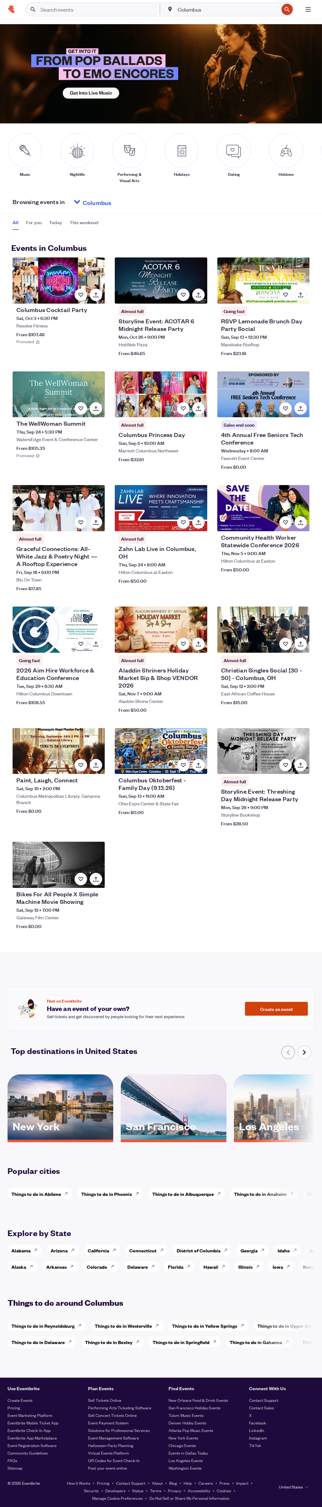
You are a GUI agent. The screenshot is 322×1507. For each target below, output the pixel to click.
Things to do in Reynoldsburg (43, 1325)
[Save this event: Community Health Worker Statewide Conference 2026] (285, 522)
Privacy (174, 1490)
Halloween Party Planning (110, 1445)
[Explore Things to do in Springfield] (216, 1342)
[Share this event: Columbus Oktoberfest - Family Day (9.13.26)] (198, 765)
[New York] (60, 1137)
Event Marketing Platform (30, 1415)
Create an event (276, 1008)
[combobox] (227, 9)
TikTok (255, 1445)
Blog (173, 1483)
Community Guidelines (28, 1453)
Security (91, 1490)
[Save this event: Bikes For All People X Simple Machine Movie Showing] (81, 879)
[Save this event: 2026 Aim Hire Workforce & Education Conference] (81, 644)
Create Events (20, 1400)
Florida (175, 1266)
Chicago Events (182, 1445)
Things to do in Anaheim (260, 1194)
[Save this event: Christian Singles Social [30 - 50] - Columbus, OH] (285, 644)
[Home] (11, 9)
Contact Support (263, 1400)
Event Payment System (108, 1423)
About (157, 1483)
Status (137, 1490)
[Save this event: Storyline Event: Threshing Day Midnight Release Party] (285, 765)
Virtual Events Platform (108, 1453)
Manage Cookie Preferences (117, 1498)
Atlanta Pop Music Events (191, 1430)
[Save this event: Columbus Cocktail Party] (81, 295)
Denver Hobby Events (187, 1423)
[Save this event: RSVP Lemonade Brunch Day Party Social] (285, 295)
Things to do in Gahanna (256, 1342)
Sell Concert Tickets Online (112, 1415)
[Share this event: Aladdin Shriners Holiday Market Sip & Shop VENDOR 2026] (198, 644)
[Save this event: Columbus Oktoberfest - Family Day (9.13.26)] (183, 765)
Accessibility (199, 1490)
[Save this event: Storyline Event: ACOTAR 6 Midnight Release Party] (183, 295)
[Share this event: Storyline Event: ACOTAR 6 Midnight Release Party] (198, 295)
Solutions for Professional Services (119, 1430)
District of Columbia (198, 1250)
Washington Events (185, 1468)
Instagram (258, 1438)
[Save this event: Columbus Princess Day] (183, 408)
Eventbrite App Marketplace (32, 1438)
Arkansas (56, 1266)
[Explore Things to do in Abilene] (68, 1193)
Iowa (278, 1266)
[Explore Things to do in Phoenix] (139, 1193)
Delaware (137, 1266)
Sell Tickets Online (104, 1400)
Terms (155, 1490)
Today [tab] (55, 222)
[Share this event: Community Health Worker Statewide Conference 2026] (300, 522)
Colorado (97, 1266)
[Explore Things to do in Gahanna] (289, 1342)
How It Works (78, 1483)
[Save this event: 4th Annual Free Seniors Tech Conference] (285, 408)
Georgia (249, 1250)
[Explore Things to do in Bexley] (139, 1342)
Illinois (245, 1266)
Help (188, 1483)
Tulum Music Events (186, 1415)
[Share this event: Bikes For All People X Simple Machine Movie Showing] (96, 879)
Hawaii (210, 1266)
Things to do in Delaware (38, 1342)
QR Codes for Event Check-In (114, 1460)
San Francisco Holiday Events (194, 1408)
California (98, 1250)
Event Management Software (113, 1438)
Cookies (224, 1490)
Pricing (14, 1408)
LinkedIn (256, 1430)
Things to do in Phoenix (106, 1194)
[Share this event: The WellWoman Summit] (96, 408)
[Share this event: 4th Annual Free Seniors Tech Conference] (300, 408)
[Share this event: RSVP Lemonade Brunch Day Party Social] (300, 295)
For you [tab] (34, 222)
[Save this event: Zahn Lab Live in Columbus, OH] (183, 522)
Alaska (18, 1266)
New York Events (183, 1438)
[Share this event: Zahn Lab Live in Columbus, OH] (198, 522)
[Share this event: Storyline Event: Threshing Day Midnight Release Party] (300, 765)
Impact (242, 1483)
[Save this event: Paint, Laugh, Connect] (81, 765)
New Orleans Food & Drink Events (198, 1400)
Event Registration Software (32, 1445)
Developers (115, 1490)
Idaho (284, 1250)
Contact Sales (261, 1408)
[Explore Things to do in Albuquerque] (220, 1193)
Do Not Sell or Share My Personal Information (189, 1498)
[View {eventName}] (59, 280)
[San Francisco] (173, 1137)
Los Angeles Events (186, 1460)
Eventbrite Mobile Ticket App (33, 1423)
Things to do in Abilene (36, 1194)
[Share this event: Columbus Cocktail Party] (96, 295)
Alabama (21, 1250)
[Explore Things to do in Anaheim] (293, 1193)
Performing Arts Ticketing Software (119, 1408)
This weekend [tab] (83, 222)
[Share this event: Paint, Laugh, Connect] (96, 765)
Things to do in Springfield (181, 1342)
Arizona (59, 1250)
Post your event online (107, 1468)
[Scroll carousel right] (304, 1052)
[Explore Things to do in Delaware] (71, 1342)
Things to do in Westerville (123, 1325)
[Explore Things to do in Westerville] (158, 1325)
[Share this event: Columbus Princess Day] (198, 408)
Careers (205, 1483)
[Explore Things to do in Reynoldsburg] (81, 1325)
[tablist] (55, 224)
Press (224, 1483)
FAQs (12, 1460)
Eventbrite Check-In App (29, 1430)
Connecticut (143, 1250)
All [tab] (16, 222)
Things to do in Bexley (108, 1342)
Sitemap (15, 1468)
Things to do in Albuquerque (183, 1194)
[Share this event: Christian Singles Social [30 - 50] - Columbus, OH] (300, 644)
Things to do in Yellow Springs (204, 1325)
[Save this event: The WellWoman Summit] (81, 408)
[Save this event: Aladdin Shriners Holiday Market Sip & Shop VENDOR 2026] (183, 644)
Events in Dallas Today (188, 1453)
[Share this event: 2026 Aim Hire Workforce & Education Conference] (96, 644)
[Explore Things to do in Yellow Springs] (244, 1325)
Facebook (257, 1423)
